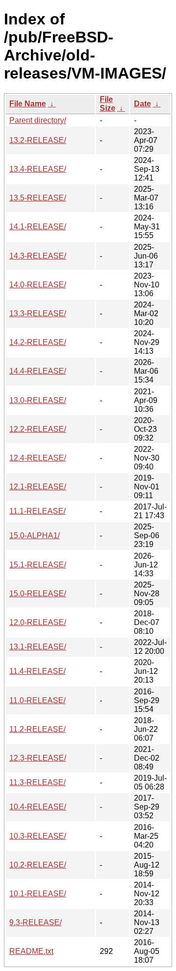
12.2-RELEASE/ (37, 429)
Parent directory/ (37, 120)
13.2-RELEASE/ (37, 140)
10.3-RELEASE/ (37, 836)
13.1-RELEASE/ (37, 647)
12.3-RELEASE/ (37, 758)
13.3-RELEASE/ (37, 313)
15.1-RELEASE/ (37, 565)
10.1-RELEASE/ (37, 894)
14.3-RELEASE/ (37, 256)
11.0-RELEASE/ (37, 700)
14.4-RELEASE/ (37, 371)
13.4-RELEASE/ (37, 169)
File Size (107, 103)
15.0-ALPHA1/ (34, 535)
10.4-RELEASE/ (37, 807)
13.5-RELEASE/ (37, 198)
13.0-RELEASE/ (37, 400)
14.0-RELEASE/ (37, 285)
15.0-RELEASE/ (37, 593)
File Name (27, 104)
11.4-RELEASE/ (37, 671)
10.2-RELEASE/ (37, 865)
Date (142, 104)
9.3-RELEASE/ (35, 922)
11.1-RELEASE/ (37, 511)
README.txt (31, 951)
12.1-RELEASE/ (37, 487)
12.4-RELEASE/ (37, 458)
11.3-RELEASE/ (37, 782)
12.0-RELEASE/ (37, 622)
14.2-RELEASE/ (37, 342)
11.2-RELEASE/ (37, 729)
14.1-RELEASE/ (37, 227)
